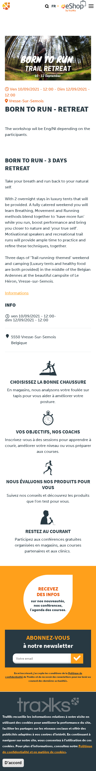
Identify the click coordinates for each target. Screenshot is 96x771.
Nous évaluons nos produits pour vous (48, 484)
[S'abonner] (77, 658)
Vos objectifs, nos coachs (48, 432)
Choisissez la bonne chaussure (48, 382)
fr (53, 6)
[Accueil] (6, 6)
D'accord (13, 763)
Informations (17, 293)
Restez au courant (48, 531)
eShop (73, 6)
